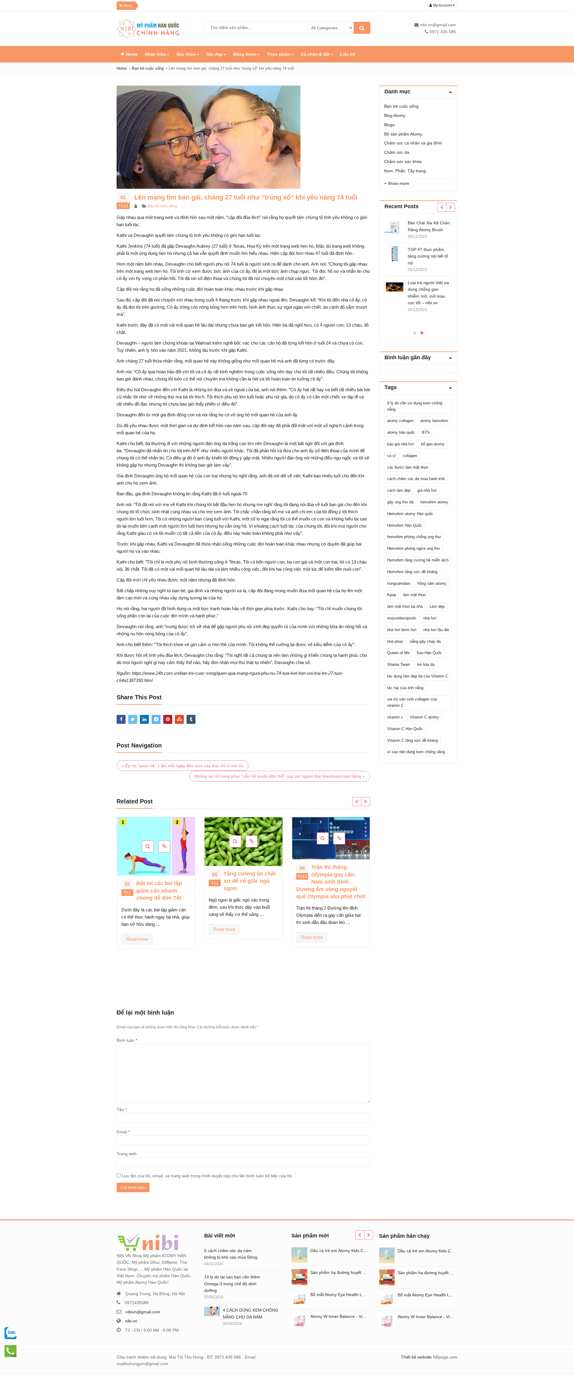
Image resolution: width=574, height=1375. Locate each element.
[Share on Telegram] (156, 719)
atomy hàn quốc (401, 432)
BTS (426, 432)
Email (123, 1131)
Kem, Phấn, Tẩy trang (405, 170)
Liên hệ (347, 54)
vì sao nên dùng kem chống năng (416, 752)
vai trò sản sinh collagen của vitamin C (412, 702)
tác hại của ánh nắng (405, 688)
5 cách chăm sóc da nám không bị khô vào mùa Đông (230, 1254)
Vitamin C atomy (424, 717)
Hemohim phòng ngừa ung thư (413, 548)
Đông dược (245, 54)
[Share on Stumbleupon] (179, 719)
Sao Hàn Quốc (429, 653)
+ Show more (396, 183)
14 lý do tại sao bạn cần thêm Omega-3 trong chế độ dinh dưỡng (232, 1283)
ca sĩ (391, 455)
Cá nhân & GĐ (316, 54)
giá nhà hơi (427, 490)
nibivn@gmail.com (143, 1311)
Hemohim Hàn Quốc (404, 525)
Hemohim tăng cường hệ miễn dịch (417, 560)
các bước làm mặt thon (407, 467)
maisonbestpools (401, 618)
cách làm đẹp (398, 490)
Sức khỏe (186, 54)
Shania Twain (398, 664)
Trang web (127, 1153)
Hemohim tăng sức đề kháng (412, 572)
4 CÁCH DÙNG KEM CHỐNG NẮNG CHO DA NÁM (250, 1313)
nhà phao (395, 641)
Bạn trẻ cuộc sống (162, 206)
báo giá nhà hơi (400, 444)
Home (132, 54)
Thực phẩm (279, 54)
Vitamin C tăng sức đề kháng (412, 740)
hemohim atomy (434, 502)
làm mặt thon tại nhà (405, 606)
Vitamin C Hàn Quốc (405, 729)
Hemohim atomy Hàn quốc (410, 513)
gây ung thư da (400, 502)
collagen (410, 455)
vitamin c (395, 717)
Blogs (389, 124)
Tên (122, 1109)
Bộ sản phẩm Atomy (403, 134)
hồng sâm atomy (431, 583)
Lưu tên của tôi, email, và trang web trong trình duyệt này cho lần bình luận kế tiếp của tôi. (207, 1175)
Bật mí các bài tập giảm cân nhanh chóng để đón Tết (159, 890)
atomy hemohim (434, 420)
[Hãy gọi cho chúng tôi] (10, 1332)
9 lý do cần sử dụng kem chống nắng (414, 406)
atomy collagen (400, 420)
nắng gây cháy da (425, 641)
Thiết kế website (416, 1357)
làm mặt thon (414, 595)
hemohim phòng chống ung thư (414, 537)
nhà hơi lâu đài (436, 630)
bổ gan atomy (433, 444)
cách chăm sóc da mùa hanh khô (416, 478)
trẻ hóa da (425, 664)
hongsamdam (398, 583)
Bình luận (127, 1040)
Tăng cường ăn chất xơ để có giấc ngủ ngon (250, 881)
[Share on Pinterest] (167, 719)
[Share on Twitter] (132, 719)
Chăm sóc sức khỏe (403, 161)
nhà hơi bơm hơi (401, 630)
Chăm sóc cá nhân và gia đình (413, 143)
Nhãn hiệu (156, 54)
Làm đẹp (437, 606)
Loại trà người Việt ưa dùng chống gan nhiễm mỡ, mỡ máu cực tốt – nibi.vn (408, 292)
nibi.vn (131, 1320)
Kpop (391, 595)
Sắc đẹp (215, 54)
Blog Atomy (394, 115)
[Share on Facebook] (121, 719)
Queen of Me (398, 653)
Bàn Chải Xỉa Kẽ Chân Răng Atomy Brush (409, 226)
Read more (137, 939)
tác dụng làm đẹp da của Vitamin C (417, 676)
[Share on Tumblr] (191, 719)
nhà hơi (429, 618)
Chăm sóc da (396, 152)
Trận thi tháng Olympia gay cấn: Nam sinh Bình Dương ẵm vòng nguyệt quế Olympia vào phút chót (330, 881)
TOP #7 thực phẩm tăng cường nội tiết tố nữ (408, 256)
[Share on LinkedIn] (144, 719)
